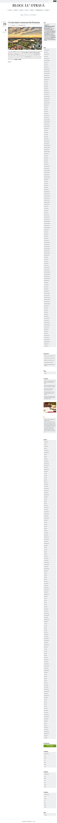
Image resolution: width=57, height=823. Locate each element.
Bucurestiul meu (22, 25)
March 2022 (45, 90)
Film (44, 760)
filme (50, 31)
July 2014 (45, 282)
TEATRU (15, 10)
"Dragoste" (46, 25)
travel (50, 39)
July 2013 (45, 307)
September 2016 (46, 227)
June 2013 (45, 310)
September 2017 (46, 202)
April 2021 (45, 111)
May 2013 (45, 312)
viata (46, 40)
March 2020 (45, 138)
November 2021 (46, 98)
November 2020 (46, 121)
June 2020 (45, 132)
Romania (53, 37)
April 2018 (45, 187)
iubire (47, 33)
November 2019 (46, 147)
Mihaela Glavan (48, 36)
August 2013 (46, 305)
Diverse (45, 778)
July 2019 (45, 155)
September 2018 (46, 176)
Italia (45, 33)
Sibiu (49, 38)
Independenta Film (48, 32)
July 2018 (45, 181)
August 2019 (46, 153)
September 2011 (46, 341)
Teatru (45, 764)
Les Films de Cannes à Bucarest (48, 34)
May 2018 (45, 185)
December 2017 (46, 195)
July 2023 (45, 62)
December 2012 (46, 322)
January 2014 (46, 295)
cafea (53, 28)
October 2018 (46, 174)
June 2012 (45, 331)
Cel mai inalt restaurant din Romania (24, 22)
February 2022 (46, 92)
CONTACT (46, 10)
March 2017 (45, 214)
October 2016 (46, 225)
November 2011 (46, 339)
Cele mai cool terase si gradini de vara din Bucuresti (49, 393)
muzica (52, 36)
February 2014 (46, 293)
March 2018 (45, 189)
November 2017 (46, 198)
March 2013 (45, 316)
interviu (53, 32)
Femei (47, 31)
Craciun (51, 30)
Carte (45, 755)
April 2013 (45, 314)
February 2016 (46, 242)
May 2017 (45, 210)
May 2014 (45, 286)
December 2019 (46, 145)
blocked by (49, 746)
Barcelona (50, 27)
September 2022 (46, 77)
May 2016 (45, 236)
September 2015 (46, 644)
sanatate (45, 38)
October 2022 (46, 75)
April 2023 (45, 64)
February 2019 (46, 166)
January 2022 (46, 94)
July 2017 (45, 206)
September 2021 (46, 102)
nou (45, 417)
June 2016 (45, 625)
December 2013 (46, 297)
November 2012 (46, 324)
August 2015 (46, 255)
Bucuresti (47, 28)
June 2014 (45, 284)
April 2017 (45, 212)
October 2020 (46, 124)
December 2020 (46, 119)
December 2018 (46, 170)
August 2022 (46, 79)
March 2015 (45, 265)
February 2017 (46, 217)
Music (45, 762)
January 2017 (46, 219)
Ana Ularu (45, 27)
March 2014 (45, 291)
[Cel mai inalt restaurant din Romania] (25, 49)
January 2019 (46, 168)
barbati (48, 27)
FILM (26, 10)
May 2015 (45, 261)
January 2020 (46, 143)
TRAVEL (32, 10)
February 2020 (46, 532)
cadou (51, 28)
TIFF (48, 39)
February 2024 (46, 58)
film (49, 31)
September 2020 (46, 126)
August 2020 (46, 128)
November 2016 (46, 223)
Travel (45, 766)
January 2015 (46, 269)
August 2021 (46, 105)
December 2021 (46, 96)
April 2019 (45, 162)
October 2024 (46, 54)
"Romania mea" (49, 26)
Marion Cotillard (51, 35)
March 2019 (45, 164)
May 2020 (45, 134)
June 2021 (45, 107)
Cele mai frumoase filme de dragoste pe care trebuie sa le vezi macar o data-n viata (49, 397)
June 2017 (45, 208)
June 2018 (45, 183)
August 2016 (46, 229)
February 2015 (46, 267)
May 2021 (45, 109)
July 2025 (45, 52)
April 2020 (45, 136)
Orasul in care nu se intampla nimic (49, 355)
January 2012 (46, 337)
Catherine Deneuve (49, 29)
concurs (48, 30)
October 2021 (46, 100)
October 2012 (46, 718)
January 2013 (46, 320)
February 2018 (46, 191)
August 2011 (46, 343)
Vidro (45, 388)
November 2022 (46, 73)
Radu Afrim (49, 37)
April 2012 (45, 333)
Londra (52, 34)
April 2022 (45, 88)
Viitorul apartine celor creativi (48, 362)
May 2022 (45, 86)
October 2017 (46, 200)
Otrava (13, 25)
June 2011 (45, 737)
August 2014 (46, 280)
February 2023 (46, 69)
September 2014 (46, 278)
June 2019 (45, 157)
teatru (45, 39)
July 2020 (45, 130)
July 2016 (45, 231)
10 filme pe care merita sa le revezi (49, 360)
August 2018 (46, 179)
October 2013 (46, 301)
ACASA (10, 10)
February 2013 (46, 318)
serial (47, 38)
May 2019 (45, 551)
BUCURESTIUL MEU (39, 10)
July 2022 (45, 81)
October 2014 (46, 276)
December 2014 (46, 272)
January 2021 (46, 117)
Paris (46, 37)
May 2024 (45, 56)
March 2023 (45, 458)
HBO (52, 31)
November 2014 (46, 274)
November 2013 (46, 299)
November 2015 (46, 248)
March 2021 (45, 113)
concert (45, 30)
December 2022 (46, 71)
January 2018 (46, 193)
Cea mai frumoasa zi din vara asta (49, 358)
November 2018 (46, 172)
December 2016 (46, 221)
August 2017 (46, 204)
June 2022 (45, 83)
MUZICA (21, 10)
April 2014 (45, 288)
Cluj (52, 29)
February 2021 (46, 115)
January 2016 (46, 244)
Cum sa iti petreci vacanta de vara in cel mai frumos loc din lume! (49, 382)
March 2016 (45, 240)
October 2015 (46, 250)
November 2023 (46, 60)
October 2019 (46, 149)
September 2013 (46, 303)
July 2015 (45, 257)
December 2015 (46, 246)
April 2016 (45, 238)
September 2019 (46, 151)
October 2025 (46, 50)
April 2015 (45, 263)
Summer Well (52, 38)
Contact (45, 373)
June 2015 (45, 259)
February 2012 (46, 335)
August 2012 (46, 329)
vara (44, 40)
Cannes (45, 29)
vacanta (53, 39)
